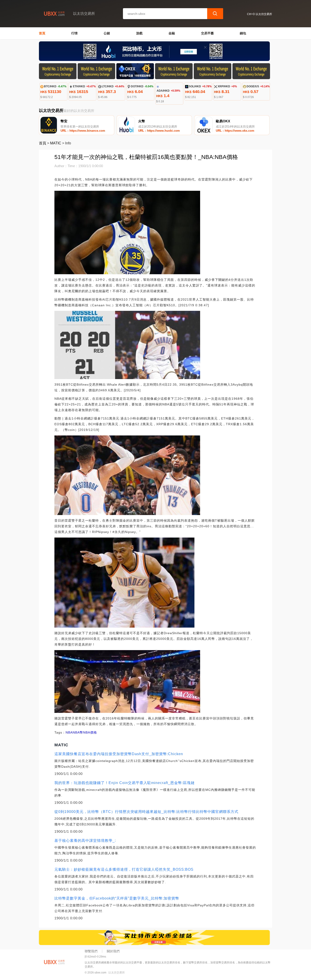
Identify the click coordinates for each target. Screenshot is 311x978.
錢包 (243, 33)
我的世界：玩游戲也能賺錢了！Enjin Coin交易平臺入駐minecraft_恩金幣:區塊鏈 (124, 783)
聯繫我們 (91, 951)
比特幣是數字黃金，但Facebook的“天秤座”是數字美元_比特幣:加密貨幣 (116, 898)
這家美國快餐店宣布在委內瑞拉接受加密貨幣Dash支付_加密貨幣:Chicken (118, 754)
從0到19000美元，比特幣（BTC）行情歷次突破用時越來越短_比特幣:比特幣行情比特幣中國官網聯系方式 (146, 812)
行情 (74, 33)
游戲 (139, 33)
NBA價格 (90, 732)
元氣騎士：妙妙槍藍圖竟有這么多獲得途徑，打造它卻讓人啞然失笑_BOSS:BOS (124, 869)
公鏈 (107, 33)
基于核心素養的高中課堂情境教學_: (85, 840)
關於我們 (113, 951)
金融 (171, 33)
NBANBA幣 (74, 732)
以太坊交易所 (116, 972)
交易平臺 (207, 33)
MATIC (55, 143)
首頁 (42, 33)
